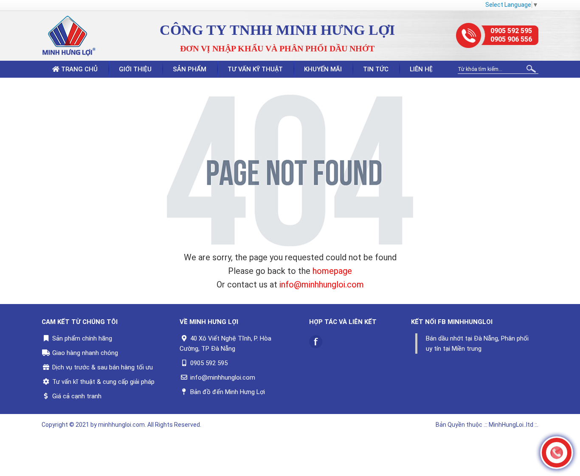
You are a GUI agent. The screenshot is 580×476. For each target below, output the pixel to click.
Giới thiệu (135, 69)
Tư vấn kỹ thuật (255, 69)
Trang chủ (78, 69)
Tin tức (376, 69)
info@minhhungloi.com (321, 284)
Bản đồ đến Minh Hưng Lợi (227, 392)
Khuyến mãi (323, 69)
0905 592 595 (511, 31)
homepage (332, 271)
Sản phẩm (189, 69)
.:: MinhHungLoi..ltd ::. (511, 424)
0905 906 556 (511, 39)
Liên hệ (421, 69)
